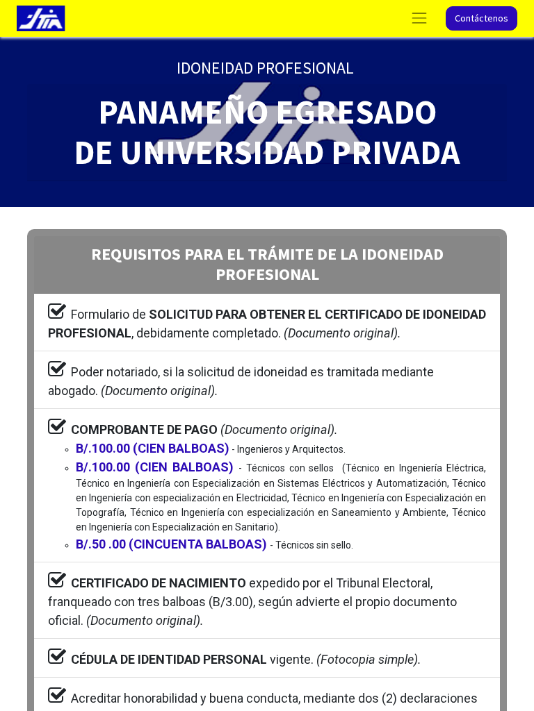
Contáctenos (481, 18)
